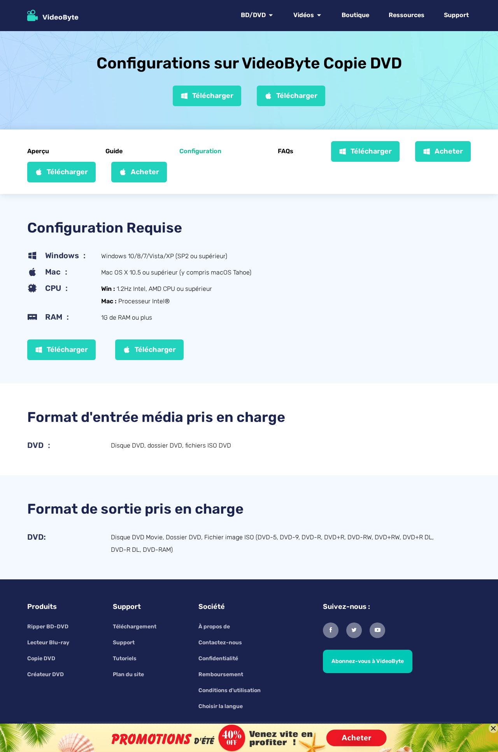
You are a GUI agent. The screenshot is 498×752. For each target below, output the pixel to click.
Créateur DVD (45, 674)
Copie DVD (41, 658)
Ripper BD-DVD (47, 626)
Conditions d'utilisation (229, 690)
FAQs (285, 151)
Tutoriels (125, 658)
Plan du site (128, 674)
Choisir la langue (220, 706)
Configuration (200, 151)
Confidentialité (218, 658)
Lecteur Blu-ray (48, 642)
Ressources (406, 15)
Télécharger (212, 95)
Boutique (355, 15)
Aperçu (38, 151)
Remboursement (220, 674)
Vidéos (303, 15)
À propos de (214, 626)
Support (456, 15)
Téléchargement (134, 626)
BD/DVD (253, 15)
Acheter (449, 151)
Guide (114, 151)
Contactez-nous (220, 642)
